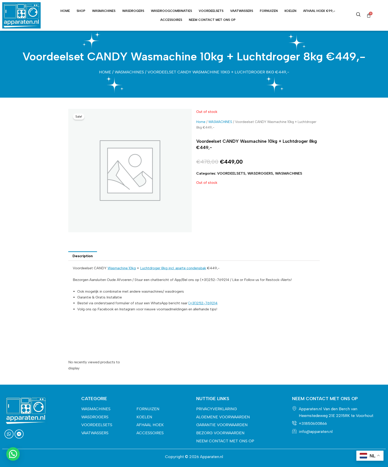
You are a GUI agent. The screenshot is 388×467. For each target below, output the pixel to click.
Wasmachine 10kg (122, 268)
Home (65, 11)
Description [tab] (83, 256)
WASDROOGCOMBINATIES (171, 11)
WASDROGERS (133, 11)
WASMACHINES (103, 11)
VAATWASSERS (241, 11)
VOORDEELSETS (211, 11)
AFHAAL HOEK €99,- (319, 11)
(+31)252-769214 (203, 303)
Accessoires (171, 20)
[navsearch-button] (358, 15)
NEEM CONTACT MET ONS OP (212, 20)
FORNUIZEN (269, 11)
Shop (81, 11)
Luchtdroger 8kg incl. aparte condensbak (173, 268)
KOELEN (290, 11)
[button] (13, 454)
